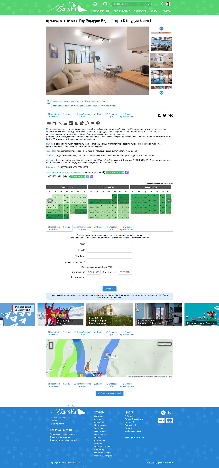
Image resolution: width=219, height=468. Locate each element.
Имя (82, 244)
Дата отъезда (109, 272)
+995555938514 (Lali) (94, 172)
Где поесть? (130, 425)
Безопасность (100, 431)
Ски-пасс (98, 419)
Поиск (71, 21)
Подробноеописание (54, 115)
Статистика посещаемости (62, 434)
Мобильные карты (103, 456)
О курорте (99, 416)
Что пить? (129, 422)
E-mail (81, 250)
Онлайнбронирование (127, 115)
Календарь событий (134, 437)
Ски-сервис (99, 440)
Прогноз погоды (102, 446)
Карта (154, 11)
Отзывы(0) (112, 115)
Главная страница (58, 417)
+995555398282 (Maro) (58, 176)
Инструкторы (100, 434)
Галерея (98, 443)
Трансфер (98, 428)
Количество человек (74, 262)
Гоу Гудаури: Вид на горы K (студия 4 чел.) (115, 20)
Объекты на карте (102, 453)
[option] (97, 61)
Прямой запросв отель (83, 115)
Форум (166, 11)
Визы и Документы (134, 419)
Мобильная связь (133, 431)
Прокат (97, 437)
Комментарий (77, 277)
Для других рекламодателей (63, 440)
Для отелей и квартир (60, 437)
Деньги (128, 428)
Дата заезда (78, 272)
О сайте (53, 421)
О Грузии (129, 416)
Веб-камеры (100, 449)
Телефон (80, 256)
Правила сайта (57, 424)
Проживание (54, 21)
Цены (67, 114)
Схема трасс (100, 422)
